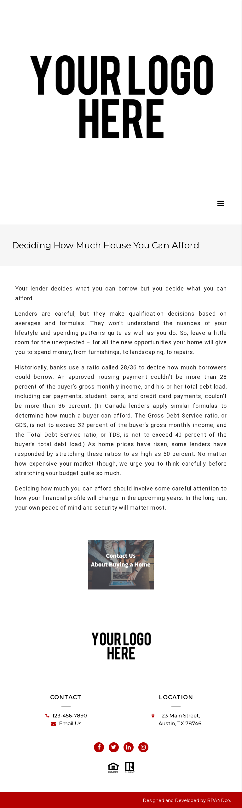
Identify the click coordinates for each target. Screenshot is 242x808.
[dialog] (220, 203)
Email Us (70, 724)
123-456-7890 (69, 716)
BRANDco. (219, 800)
